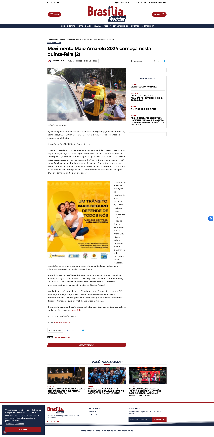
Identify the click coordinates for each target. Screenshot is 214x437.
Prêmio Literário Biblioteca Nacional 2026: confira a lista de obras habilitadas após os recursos (147, 121)
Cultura (134, 84)
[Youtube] (58, 2)
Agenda (91, 386)
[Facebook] (48, 2)
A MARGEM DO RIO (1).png (143, 109)
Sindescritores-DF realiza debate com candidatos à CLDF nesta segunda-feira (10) (66, 391)
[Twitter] (55, 2)
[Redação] (50, 61)
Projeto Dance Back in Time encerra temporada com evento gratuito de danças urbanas (106, 391)
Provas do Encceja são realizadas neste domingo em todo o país (147, 98)
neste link (75, 310)
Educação (135, 93)
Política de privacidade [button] (15, 424)
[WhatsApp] (159, 61)
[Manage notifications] (5, 432)
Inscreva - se (159, 419)
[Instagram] (51, 2)
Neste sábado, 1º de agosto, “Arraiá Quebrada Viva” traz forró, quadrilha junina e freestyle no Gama (145, 392)
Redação (60, 61)
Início (49, 39)
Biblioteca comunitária (144, 87)
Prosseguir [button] (23, 429)
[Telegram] (164, 61)
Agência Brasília (62, 322)
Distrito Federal (59, 39)
